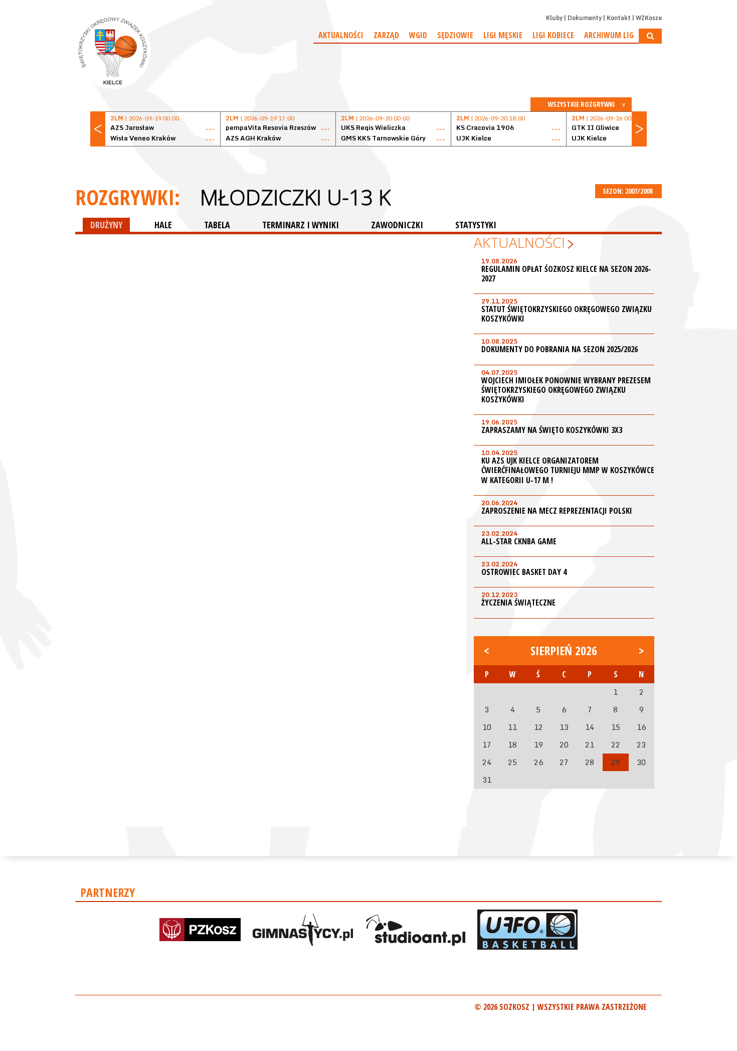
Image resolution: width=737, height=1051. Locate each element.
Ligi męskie (502, 35)
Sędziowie (455, 35)
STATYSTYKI (475, 225)
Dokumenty (585, 18)
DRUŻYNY (106, 225)
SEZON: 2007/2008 (628, 191)
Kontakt (619, 18)
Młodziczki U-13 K (295, 197)
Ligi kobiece (553, 35)
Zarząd (386, 35)
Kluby (554, 18)
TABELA (217, 225)
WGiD (418, 35)
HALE (163, 225)
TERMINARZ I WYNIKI (300, 225)
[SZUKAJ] (650, 36)
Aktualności (340, 35)
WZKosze (649, 18)
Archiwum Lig (609, 35)
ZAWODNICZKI (397, 225)
